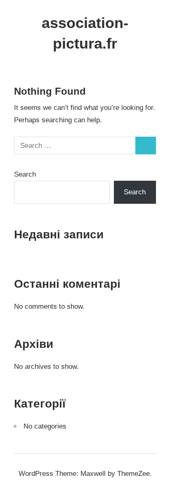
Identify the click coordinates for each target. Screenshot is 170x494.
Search (25, 174)
